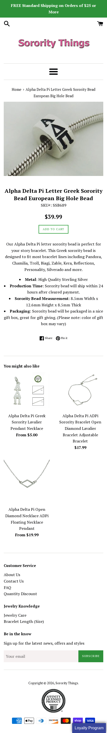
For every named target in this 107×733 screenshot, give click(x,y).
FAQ (7, 587)
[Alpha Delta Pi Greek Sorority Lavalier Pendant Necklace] (27, 391)
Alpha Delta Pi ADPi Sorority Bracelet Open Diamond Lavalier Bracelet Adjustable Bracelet (80, 428)
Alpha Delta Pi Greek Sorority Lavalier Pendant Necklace (27, 422)
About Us (12, 574)
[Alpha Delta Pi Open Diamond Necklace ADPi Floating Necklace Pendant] (27, 481)
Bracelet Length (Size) (24, 621)
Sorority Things (66, 683)
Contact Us (14, 581)
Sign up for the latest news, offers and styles (44, 643)
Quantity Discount (20, 593)
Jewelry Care (15, 615)
